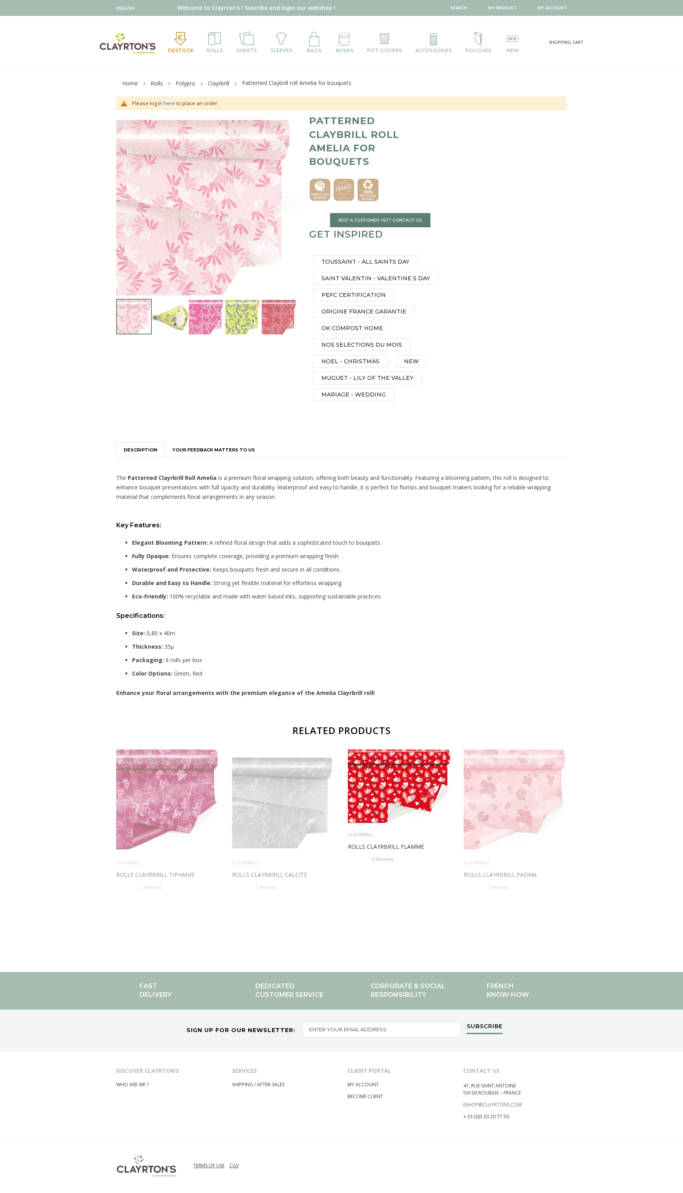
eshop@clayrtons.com (492, 1104)
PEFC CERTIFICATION (353, 294)
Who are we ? (132, 1084)
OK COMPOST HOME (352, 328)
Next (570, 844)
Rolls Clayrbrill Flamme (386, 846)
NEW (411, 361)
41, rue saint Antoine (489, 1085)
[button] (127, 8)
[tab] (140, 449)
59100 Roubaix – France (492, 1092)
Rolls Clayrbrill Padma (500, 874)
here (169, 103)
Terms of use (209, 1165)
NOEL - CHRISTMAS (350, 361)
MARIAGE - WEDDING (353, 394)
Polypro (185, 83)
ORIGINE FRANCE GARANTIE (363, 311)
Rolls (157, 83)
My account (363, 1084)
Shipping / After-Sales (258, 1084)
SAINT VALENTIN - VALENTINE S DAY (375, 278)
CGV (234, 1165)
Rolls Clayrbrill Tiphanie (155, 874)
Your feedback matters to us (213, 450)
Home (130, 83)
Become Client (365, 1096)
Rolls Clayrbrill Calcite (269, 874)
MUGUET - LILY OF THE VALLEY (367, 377)
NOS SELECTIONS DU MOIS (361, 344)
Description (140, 450)
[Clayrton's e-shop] (128, 42)
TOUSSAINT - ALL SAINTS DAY (365, 261)
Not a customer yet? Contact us (380, 220)
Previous (113, 844)
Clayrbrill (218, 83)
